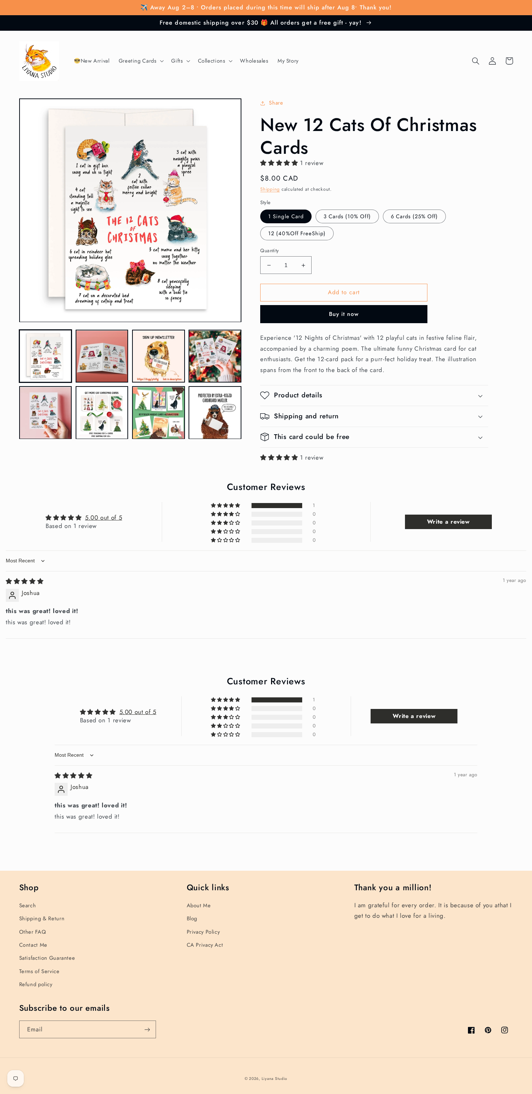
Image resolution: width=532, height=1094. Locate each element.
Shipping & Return (42, 918)
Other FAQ (32, 932)
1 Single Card (286, 216)
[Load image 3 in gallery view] (158, 356)
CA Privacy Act (205, 945)
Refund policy (35, 984)
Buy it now (344, 314)
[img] (24, 581)
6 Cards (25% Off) (414, 216)
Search (27, 905)
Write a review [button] (448, 522)
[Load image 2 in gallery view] (102, 356)
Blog (192, 918)
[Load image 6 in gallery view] (102, 413)
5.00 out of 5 (103, 517)
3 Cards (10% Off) (347, 216)
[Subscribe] (147, 1029)
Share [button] (276, 103)
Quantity (269, 250)
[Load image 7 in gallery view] (158, 413)
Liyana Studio (275, 1078)
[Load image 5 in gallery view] (45, 413)
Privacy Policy (203, 932)
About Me (199, 905)
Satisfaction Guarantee (47, 958)
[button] (140, 61)
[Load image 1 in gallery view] (45, 356)
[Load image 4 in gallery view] (215, 356)
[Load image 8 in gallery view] (215, 413)
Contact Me (33, 945)
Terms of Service (39, 971)
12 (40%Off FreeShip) (297, 233)
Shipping (270, 189)
